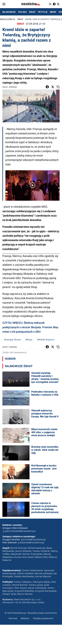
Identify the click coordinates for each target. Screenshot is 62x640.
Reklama (25, 618)
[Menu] (4, 4)
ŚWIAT (32, 12)
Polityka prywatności (43, 618)
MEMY (53, 12)
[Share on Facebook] (47, 86)
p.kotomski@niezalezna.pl (31, 542)
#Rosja (29, 339)
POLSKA (22, 12)
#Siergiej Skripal (12, 339)
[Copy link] (58, 86)
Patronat (13, 618)
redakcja (13, 87)
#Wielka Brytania (45, 339)
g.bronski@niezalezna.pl (33, 539)
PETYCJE (43, 12)
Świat (20, 19)
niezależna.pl (7, 19)
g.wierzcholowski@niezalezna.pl (19, 531)
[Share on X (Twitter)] (52, 86)
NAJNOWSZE (9, 12)
